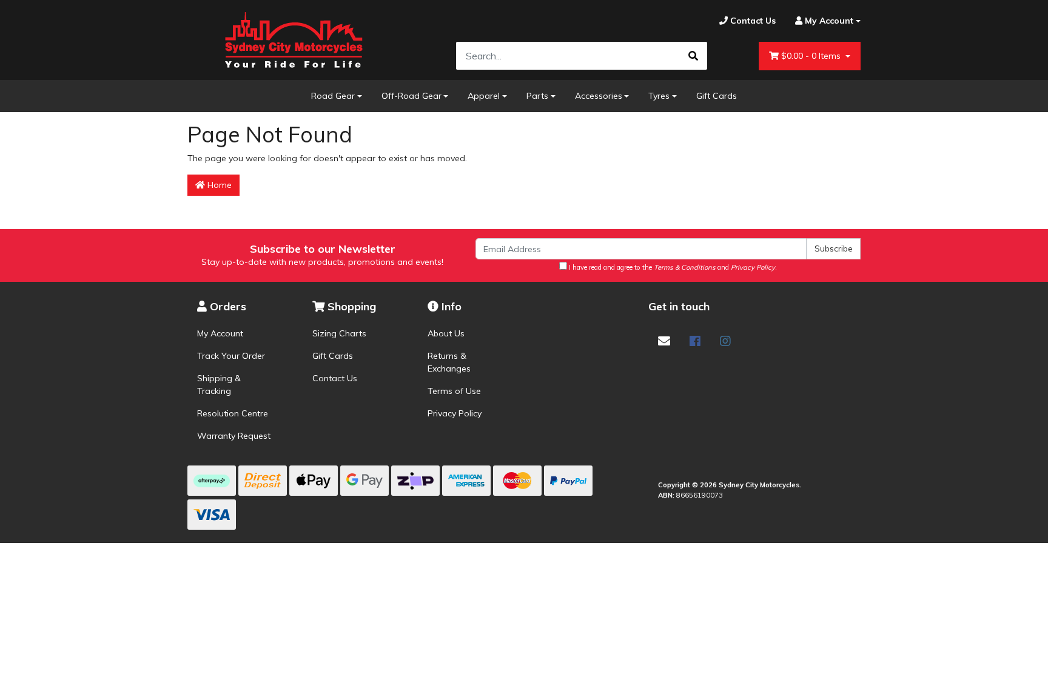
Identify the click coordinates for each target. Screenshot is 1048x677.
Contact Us (334, 378)
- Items (812, 55)
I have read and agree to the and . (672, 267)
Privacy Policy (455, 413)
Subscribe (834, 248)
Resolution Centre (232, 413)
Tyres (659, 95)
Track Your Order (231, 355)
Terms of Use (454, 390)
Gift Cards (716, 95)
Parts (537, 95)
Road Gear (333, 95)
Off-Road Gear (411, 95)
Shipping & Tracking (219, 384)
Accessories (598, 95)
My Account (220, 333)
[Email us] (664, 341)
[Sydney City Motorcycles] (293, 40)
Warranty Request (233, 435)
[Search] (693, 56)
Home (218, 184)
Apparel (484, 95)
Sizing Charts (339, 333)
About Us (446, 333)
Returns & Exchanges (449, 362)
